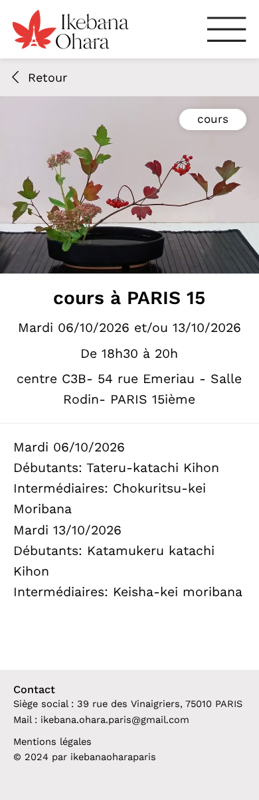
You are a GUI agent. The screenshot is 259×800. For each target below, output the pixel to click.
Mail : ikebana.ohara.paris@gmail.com (101, 720)
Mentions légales (52, 742)
